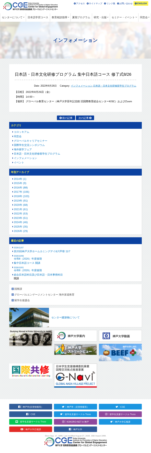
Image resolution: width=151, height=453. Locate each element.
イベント (19, 162)
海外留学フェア (23, 149)
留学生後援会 (22, 300)
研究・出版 (100, 17)
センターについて (12, 17)
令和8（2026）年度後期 (28, 257)
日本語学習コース (38, 17)
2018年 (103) (21, 196)
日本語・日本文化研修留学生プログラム (114, 86)
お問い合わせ (126, 3)
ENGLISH (142, 3)
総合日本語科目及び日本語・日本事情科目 (38, 274)
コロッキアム (21, 131)
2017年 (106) (21, 191)
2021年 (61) (21, 209)
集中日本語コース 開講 (27, 262)
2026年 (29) (21, 231)
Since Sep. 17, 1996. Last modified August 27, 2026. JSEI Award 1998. (75, 436)
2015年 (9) (20, 183)
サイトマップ (95, 3)
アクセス (80, 3)
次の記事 (83, 117)
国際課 (18, 288)
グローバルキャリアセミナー (30, 140)
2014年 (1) (20, 178)
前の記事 (67, 117)
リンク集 (110, 3)
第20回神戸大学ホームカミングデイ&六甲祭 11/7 (42, 251)
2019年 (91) (21, 200)
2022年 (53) (21, 213)
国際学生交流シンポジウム (29, 145)
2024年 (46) (21, 222)
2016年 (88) (21, 187)
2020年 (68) (21, 204)
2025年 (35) (21, 226)
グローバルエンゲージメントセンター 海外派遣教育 (44, 294)
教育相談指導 (59, 17)
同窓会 (144, 17)
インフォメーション (81, 86)
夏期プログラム (81, 17)
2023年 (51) (21, 217)
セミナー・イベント (123, 17)
